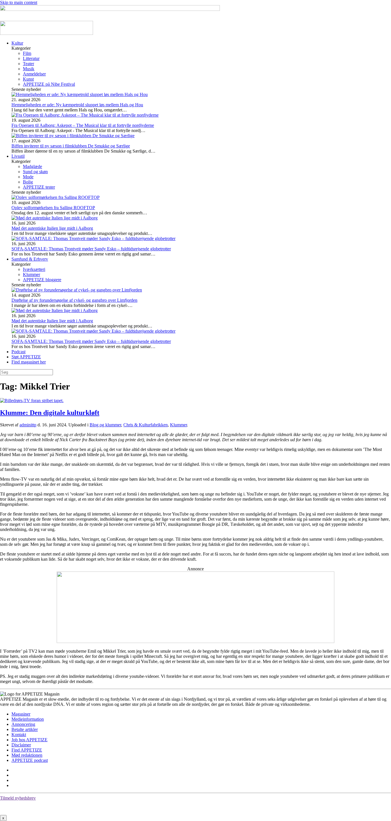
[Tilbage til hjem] (46, 33)
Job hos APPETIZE (29, 739)
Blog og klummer (105, 424)
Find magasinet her (28, 361)
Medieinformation (27, 719)
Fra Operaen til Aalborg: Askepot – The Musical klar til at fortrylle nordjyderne (82, 125)
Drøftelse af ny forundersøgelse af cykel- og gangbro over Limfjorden (74, 300)
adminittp (27, 424)
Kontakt (18, 734)
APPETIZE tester (39, 187)
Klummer (31, 274)
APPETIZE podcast (29, 760)
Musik (28, 68)
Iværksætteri (34, 269)
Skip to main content (18, 2)
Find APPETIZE (26, 750)
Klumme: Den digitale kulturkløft (49, 412)
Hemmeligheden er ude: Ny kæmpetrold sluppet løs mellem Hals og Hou (77, 104)
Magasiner (20, 714)
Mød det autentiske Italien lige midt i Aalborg (52, 228)
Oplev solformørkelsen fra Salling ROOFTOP (53, 207)
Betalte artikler (24, 729)
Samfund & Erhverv (29, 259)
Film (27, 53)
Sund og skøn (35, 171)
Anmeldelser (34, 73)
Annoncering (23, 724)
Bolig (28, 181)
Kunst (28, 79)
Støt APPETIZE (26, 356)
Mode (28, 176)
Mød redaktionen (26, 755)
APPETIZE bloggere (42, 279)
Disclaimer (21, 744)
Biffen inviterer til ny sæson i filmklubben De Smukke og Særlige (70, 145)
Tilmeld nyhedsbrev (18, 798)
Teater (28, 63)
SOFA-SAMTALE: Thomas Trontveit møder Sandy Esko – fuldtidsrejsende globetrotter (91, 248)
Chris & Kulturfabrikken (145, 424)
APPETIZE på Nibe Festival (49, 84)
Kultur (17, 43)
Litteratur (31, 58)
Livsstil (18, 156)
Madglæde (32, 166)
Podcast (18, 351)
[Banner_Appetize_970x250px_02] (195, 641)
